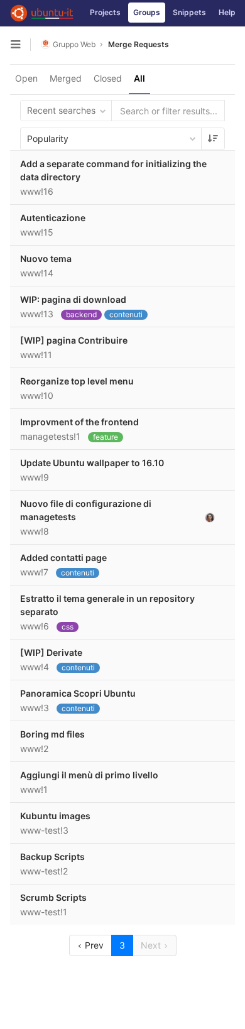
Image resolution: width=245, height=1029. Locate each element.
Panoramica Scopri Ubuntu (78, 693)
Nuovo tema (46, 258)
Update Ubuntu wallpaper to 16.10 (92, 462)
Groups (146, 12)
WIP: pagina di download (73, 299)
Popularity (47, 138)
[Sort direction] (213, 139)
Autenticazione (52, 217)
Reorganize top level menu (77, 381)
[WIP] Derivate (51, 652)
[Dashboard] (42, 13)
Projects (105, 12)
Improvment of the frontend (79, 421)
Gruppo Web (74, 44)
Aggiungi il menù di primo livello (89, 775)
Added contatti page (63, 557)
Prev (93, 945)
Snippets (189, 12)
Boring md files (52, 734)
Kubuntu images (55, 815)
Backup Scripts (52, 856)
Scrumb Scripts (53, 897)
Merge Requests (138, 44)
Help (227, 12)
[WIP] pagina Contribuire (74, 340)
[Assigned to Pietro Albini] (210, 517)
